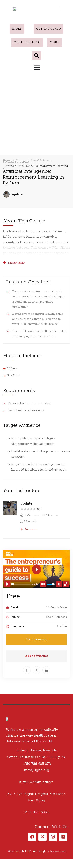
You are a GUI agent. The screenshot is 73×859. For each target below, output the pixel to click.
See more (30, 529)
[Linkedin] (14, 703)
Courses (21, 160)
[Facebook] (2, 703)
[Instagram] (10, 703)
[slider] (21, 584)
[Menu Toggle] (37, 67)
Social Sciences (41, 160)
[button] (36, 55)
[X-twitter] (42, 837)
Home (7, 160)
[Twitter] (6, 703)
